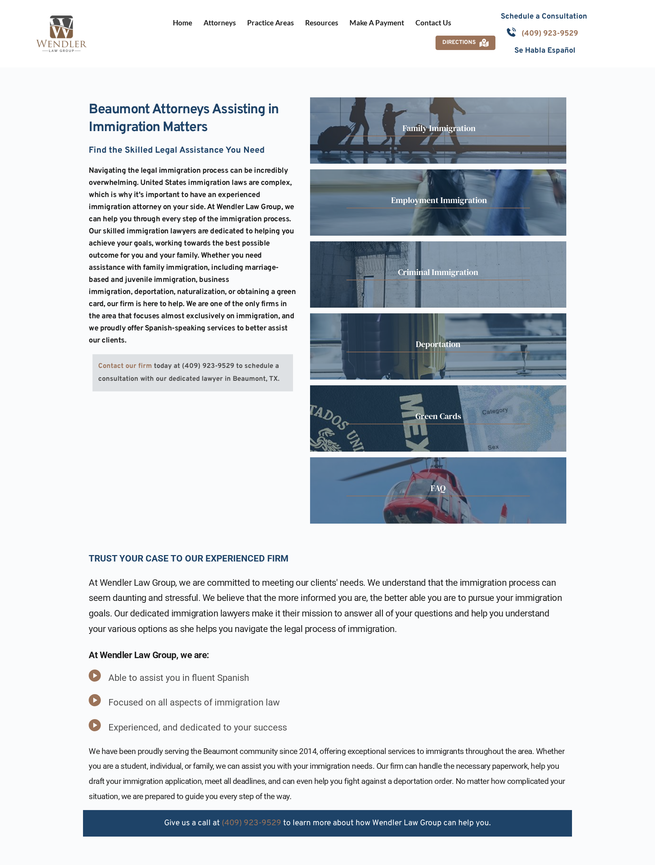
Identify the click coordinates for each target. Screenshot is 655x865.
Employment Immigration (438, 200)
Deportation (438, 344)
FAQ (438, 488)
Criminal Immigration (438, 272)
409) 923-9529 (252, 823)
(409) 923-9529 (550, 34)
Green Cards (438, 416)
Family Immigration (438, 128)
